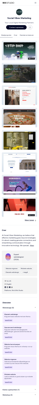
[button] (19, 50)
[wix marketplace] (8, 3)
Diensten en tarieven (27, 35)
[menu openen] (35, 2)
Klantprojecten (6, 35)
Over (15, 35)
